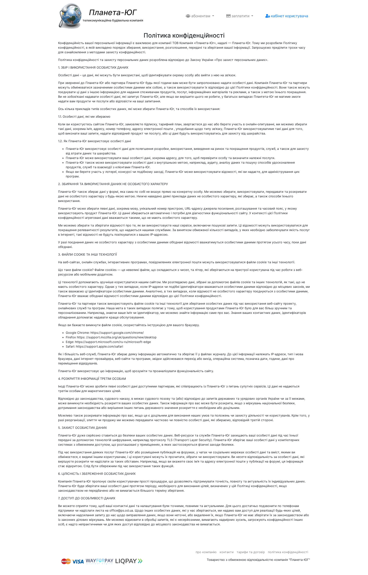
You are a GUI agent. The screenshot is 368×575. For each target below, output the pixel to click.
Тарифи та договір (251, 552)
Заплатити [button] (240, 16)
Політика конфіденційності (288, 552)
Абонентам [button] (200, 16)
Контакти (227, 552)
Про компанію (206, 552)
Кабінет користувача (289, 16)
